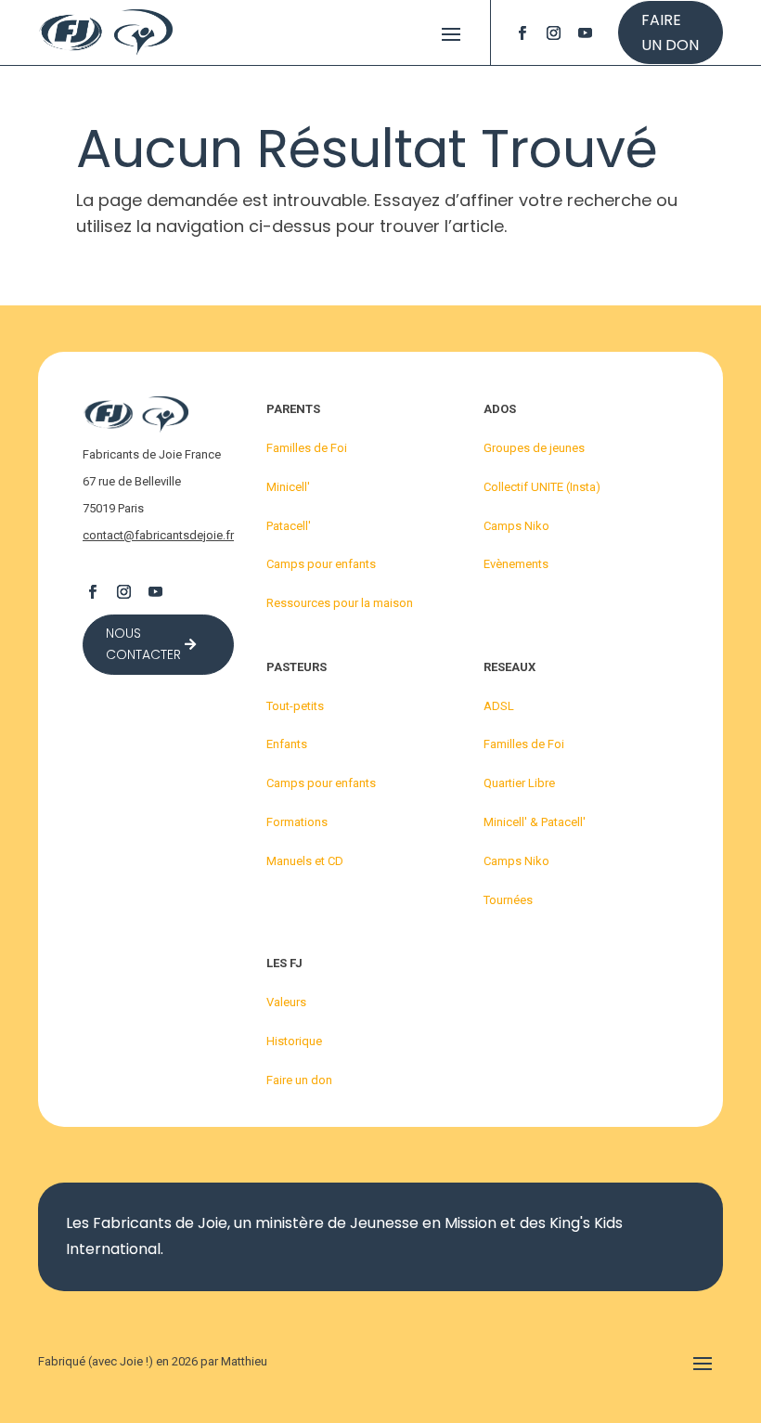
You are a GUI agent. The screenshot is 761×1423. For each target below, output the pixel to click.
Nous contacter (143, 644)
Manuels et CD (304, 861)
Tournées (508, 900)
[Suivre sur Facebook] (522, 32)
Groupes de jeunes (534, 448)
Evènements (516, 564)
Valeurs (286, 1002)
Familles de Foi (306, 448)
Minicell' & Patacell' (535, 822)
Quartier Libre (519, 783)
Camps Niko (516, 526)
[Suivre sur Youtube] (586, 32)
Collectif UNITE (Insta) (542, 487)
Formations (297, 822)
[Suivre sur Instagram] (554, 32)
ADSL (499, 706)
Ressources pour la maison (339, 603)
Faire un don (670, 32)
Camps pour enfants (321, 564)
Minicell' (288, 487)
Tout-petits (295, 706)
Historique (294, 1041)
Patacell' (288, 526)
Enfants (286, 744)
